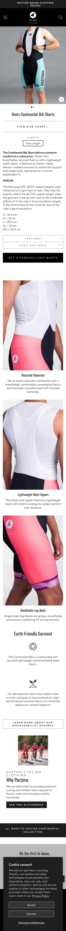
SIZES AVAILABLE (33, 245)
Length (33, 137)
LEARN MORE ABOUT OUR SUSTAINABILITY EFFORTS (33, 724)
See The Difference (26, 804)
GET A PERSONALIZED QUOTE (33, 257)
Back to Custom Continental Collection (35, 830)
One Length (33, 143)
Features (33, 238)
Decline (31, 913)
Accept (31, 905)
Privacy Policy (40, 895)
